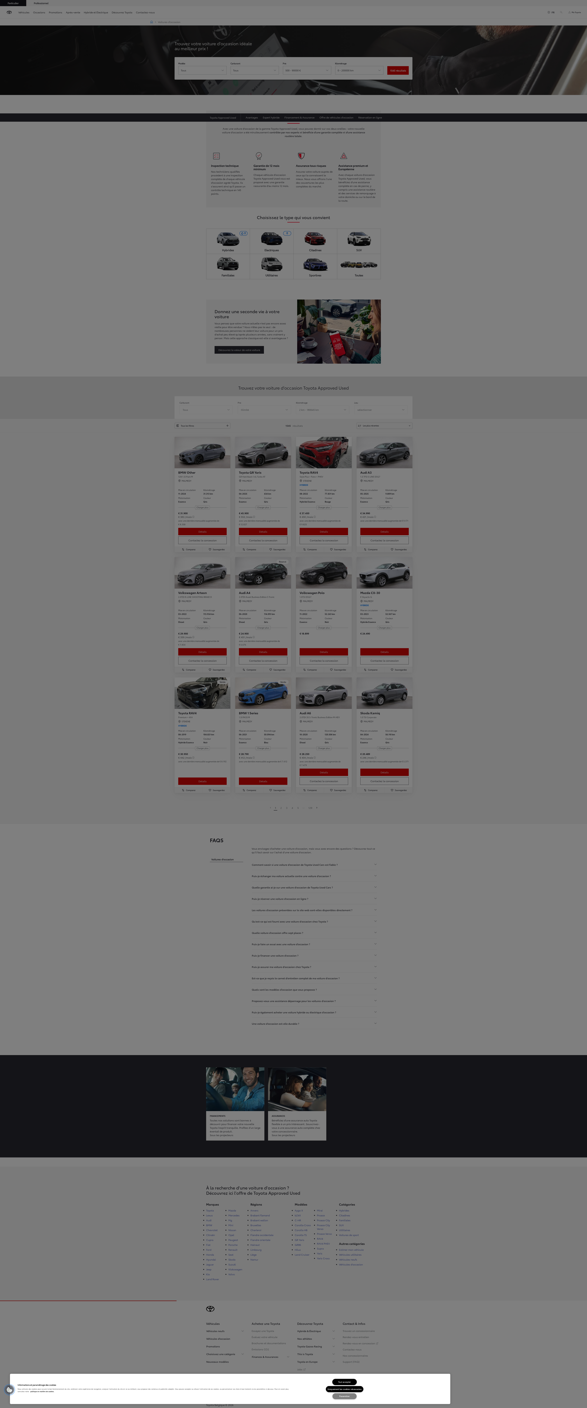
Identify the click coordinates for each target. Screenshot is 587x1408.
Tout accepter (344, 1382)
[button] (9, 1390)
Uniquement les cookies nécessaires (345, 1389)
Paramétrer (344, 1396)
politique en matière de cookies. (42, 1391)
